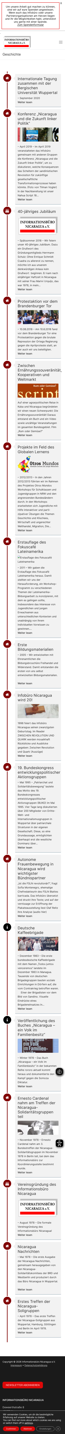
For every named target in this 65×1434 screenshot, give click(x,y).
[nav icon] (60, 42)
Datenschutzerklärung (35, 1365)
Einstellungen (45, 1429)
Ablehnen (28, 1429)
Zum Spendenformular (30, 24)
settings (29, 1423)
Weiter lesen (25, 102)
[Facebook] (5, 1374)
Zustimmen (11, 1429)
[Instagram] (12, 1374)
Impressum (16, 1365)
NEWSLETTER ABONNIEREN (23, 1385)
